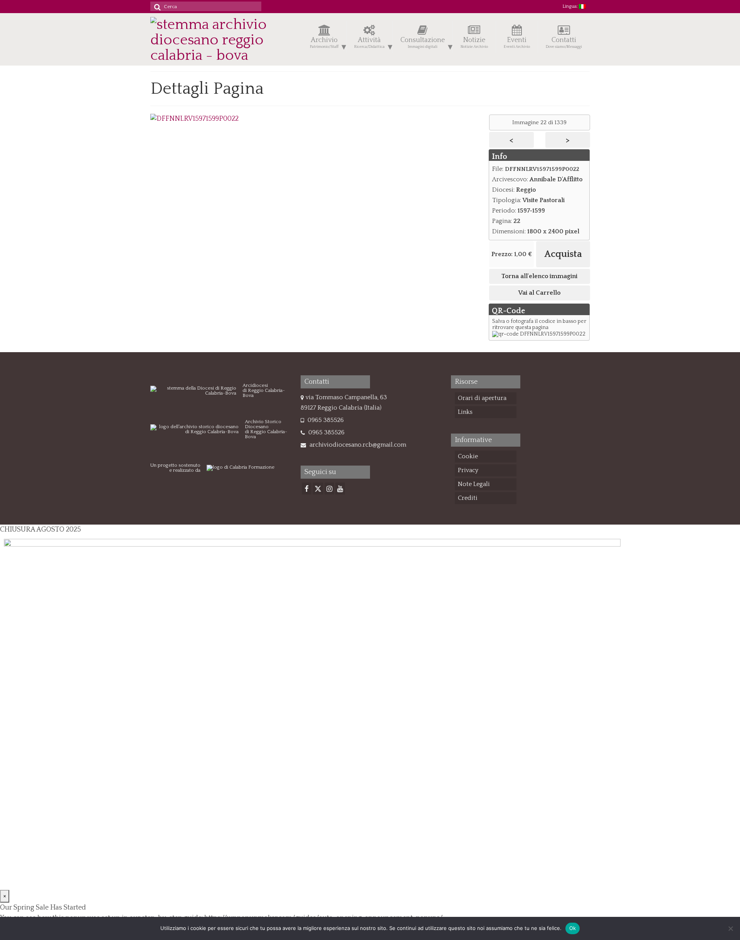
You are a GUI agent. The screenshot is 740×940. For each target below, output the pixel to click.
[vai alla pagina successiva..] (194, 119)
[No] (730, 928)
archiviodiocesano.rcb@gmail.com (357, 444)
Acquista (563, 254)
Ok (572, 928)
